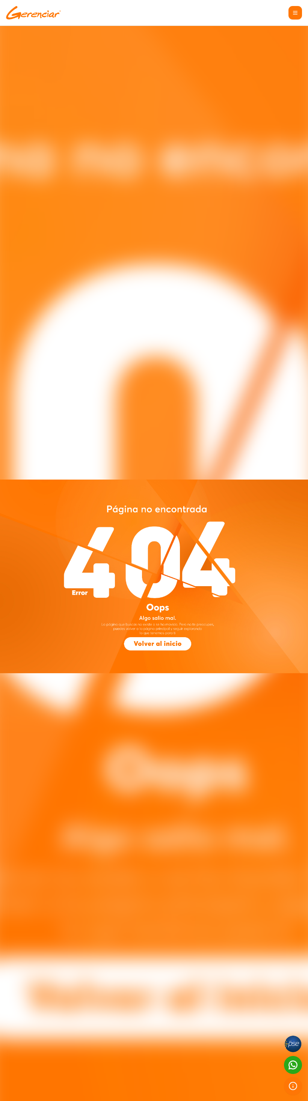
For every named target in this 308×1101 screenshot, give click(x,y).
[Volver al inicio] (157, 643)
